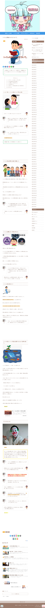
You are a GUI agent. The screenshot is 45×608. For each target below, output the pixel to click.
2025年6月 (34, 96)
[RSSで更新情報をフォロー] (17, 539)
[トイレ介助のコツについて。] (7, 66)
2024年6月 (34, 123)
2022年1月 (34, 188)
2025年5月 (34, 98)
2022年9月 (34, 170)
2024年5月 (34, 125)
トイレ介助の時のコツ (10, 84)
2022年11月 (35, 166)
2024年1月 (34, 134)
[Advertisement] (15, 151)
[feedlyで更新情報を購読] (15, 539)
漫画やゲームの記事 (18, 605)
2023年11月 (35, 139)
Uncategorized (35, 212)
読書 (33, 230)
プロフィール (35, 216)
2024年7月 (34, 121)
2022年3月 (34, 184)
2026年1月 (34, 80)
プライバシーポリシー (31, 605)
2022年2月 (34, 186)
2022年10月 (35, 168)
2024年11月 (35, 112)
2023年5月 (34, 152)
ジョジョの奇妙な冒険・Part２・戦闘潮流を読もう (38, 45)
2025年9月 (34, 89)
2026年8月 (34, 65)
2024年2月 (34, 132)
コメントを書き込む (15, 593)
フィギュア (34, 214)
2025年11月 (35, 85)
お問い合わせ (37, 605)
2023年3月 (34, 157)
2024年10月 (35, 114)
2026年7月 (34, 67)
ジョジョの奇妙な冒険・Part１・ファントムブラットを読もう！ (38, 51)
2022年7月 (34, 175)
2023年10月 (35, 141)
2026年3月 (34, 76)
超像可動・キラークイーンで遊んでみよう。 (38, 54)
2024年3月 (34, 130)
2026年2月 (34, 78)
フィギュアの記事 (24, 605)
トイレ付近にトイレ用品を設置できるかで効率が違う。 (16, 85)
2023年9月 (34, 143)
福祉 (33, 225)
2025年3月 (34, 103)
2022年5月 (34, 179)
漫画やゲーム (35, 221)
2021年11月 (35, 193)
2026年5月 (34, 71)
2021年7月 (34, 202)
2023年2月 (34, 159)
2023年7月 (34, 148)
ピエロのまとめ (9, 87)
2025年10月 (35, 87)
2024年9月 (34, 116)
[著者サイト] (13, 539)
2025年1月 (34, 107)
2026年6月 (34, 69)
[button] (43, 38)
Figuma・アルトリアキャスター (38, 47)
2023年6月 (34, 150)
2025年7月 (34, 94)
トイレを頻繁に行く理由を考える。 (12, 82)
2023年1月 (34, 161)
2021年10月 (35, 195)
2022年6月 (34, 177)
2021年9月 (34, 197)
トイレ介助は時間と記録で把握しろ (12, 81)
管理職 (34, 227)
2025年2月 (34, 105)
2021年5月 (34, 206)
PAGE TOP (23, 601)
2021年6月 (34, 204)
